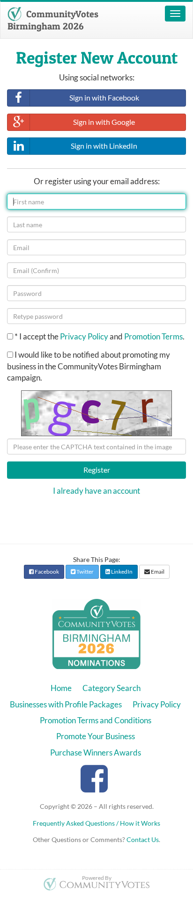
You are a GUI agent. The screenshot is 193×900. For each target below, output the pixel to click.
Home (61, 688)
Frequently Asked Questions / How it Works (96, 823)
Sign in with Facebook (104, 97)
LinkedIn (121, 571)
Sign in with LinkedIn (104, 145)
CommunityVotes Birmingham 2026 (52, 20)
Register (96, 469)
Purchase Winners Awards (95, 752)
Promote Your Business (95, 736)
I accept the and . (100, 336)
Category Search (111, 688)
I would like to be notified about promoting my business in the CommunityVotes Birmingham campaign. (88, 366)
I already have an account (96, 491)
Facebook (46, 571)
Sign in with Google (104, 121)
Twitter (84, 571)
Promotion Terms (153, 336)
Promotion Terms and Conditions (95, 720)
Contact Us (142, 839)
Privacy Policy (84, 336)
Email (157, 571)
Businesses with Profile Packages (66, 704)
